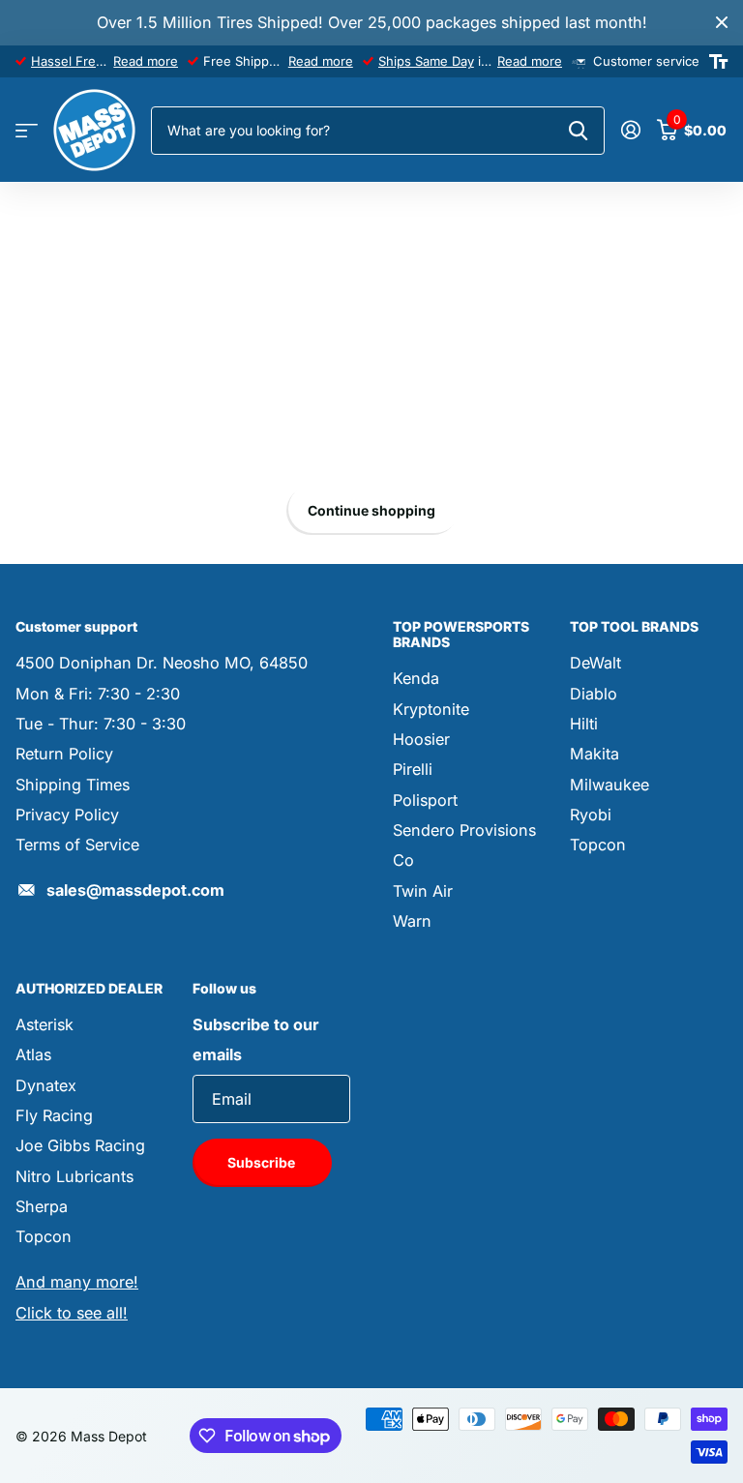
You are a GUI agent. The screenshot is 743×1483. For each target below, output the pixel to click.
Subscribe (262, 1162)
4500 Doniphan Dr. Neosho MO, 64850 (161, 662)
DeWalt (595, 662)
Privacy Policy (67, 814)
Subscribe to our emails (256, 1039)
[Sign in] (630, 130)
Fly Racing (54, 1115)
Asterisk (44, 1024)
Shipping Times (72, 784)
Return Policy (64, 753)
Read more (145, 61)
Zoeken (578, 130)
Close (721, 22)
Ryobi (590, 814)
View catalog (26, 131)
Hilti (584, 723)
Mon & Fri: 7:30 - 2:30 (97, 693)
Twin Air (423, 891)
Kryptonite (431, 709)
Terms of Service (77, 844)
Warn (412, 921)
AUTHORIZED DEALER (89, 988)
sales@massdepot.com (135, 890)
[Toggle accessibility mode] (718, 61)
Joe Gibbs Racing (80, 1145)
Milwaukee (609, 784)
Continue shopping (371, 510)
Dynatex (45, 1085)
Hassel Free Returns (92, 61)
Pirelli (412, 769)
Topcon (598, 844)
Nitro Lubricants (74, 1176)
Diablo (593, 693)
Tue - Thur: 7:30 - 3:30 (100, 723)
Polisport (425, 800)
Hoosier (421, 739)
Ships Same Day (426, 61)
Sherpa (41, 1206)
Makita (594, 753)
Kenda (416, 678)
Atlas (33, 1054)
